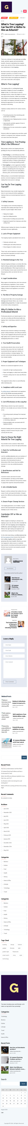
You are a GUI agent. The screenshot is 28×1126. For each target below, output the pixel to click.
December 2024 (8, 842)
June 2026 (6, 808)
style (20, 955)
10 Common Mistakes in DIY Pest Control (19, 741)
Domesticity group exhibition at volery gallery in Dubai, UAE (19, 728)
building (5, 944)
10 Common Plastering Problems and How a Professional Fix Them (17, 586)
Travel (5, 892)
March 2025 (7, 831)
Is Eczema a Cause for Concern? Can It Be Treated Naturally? (17, 614)
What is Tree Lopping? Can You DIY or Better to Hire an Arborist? (13, 27)
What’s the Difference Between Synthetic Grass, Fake (17, 1068)
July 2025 (6, 816)
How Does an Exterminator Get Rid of (17, 1048)
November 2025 (8, 812)
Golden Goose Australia (9, 34)
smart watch (6, 955)
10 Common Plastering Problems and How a (16, 1058)
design (12, 944)
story (14, 955)
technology (6, 959)
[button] (25, 11)
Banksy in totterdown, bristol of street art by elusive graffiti (19, 702)
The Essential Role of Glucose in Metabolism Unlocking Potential (11, 625)
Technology (6, 888)
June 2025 (6, 820)
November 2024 (8, 846)
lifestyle (12, 948)
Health (5, 873)
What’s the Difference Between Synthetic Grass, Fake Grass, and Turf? (17, 594)
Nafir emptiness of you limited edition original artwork (19, 715)
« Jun (2, 1112)
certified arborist (6, 391)
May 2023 (6, 850)
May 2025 (6, 824)
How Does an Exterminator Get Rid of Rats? (17, 578)
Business (4, 17)
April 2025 (6, 827)
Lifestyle (6, 884)
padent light (6, 951)
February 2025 (7, 835)
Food (5, 869)
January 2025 (7, 839)
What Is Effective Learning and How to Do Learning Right (13, 786)
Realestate (15, 951)
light (19, 948)
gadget (4, 948)
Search (24, 757)
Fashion (6, 865)
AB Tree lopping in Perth (7, 537)
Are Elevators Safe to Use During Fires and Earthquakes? (11, 782)
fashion (20, 944)
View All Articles (10, 568)
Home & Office (13, 17)
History (5, 876)
